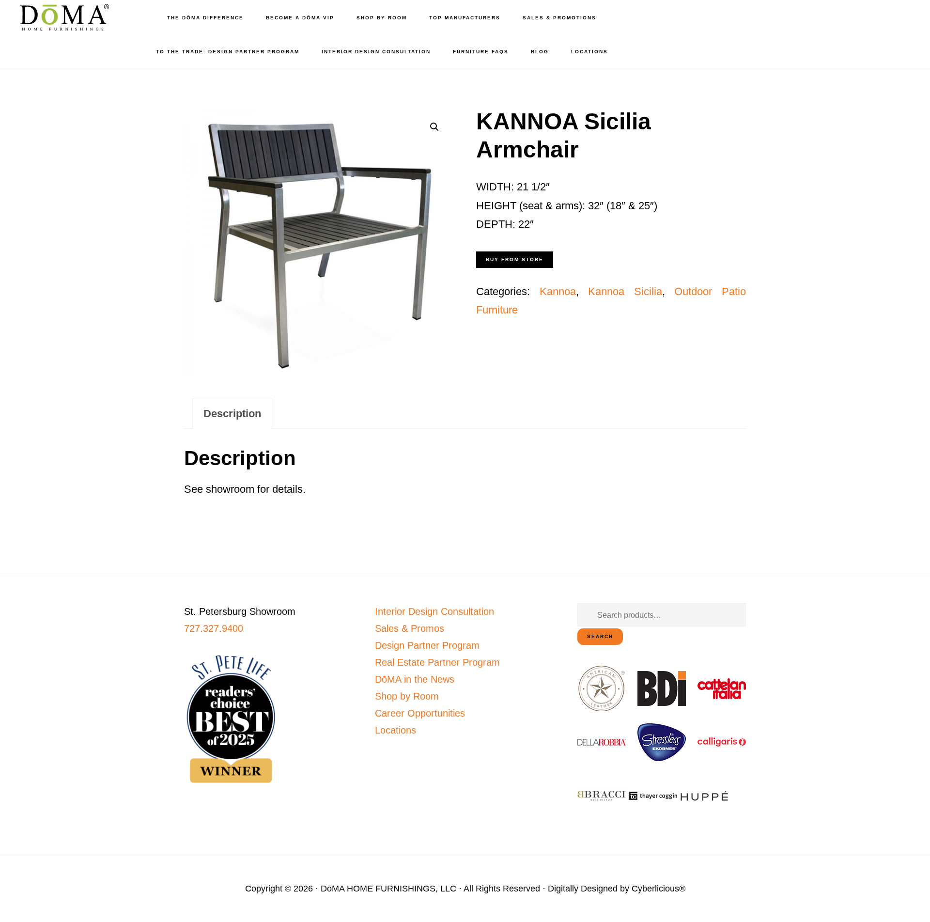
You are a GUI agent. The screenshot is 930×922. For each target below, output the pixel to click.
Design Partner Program (427, 645)
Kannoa (558, 291)
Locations (395, 730)
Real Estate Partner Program (437, 662)
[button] (434, 127)
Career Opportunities (420, 713)
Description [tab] (232, 413)
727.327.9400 (213, 628)
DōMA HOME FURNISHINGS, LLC (388, 888)
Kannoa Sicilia (625, 291)
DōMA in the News (414, 679)
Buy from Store (514, 259)
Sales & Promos (409, 628)
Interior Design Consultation (434, 611)
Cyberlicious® (658, 888)
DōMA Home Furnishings (63, 17)
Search (600, 636)
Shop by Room (407, 696)
